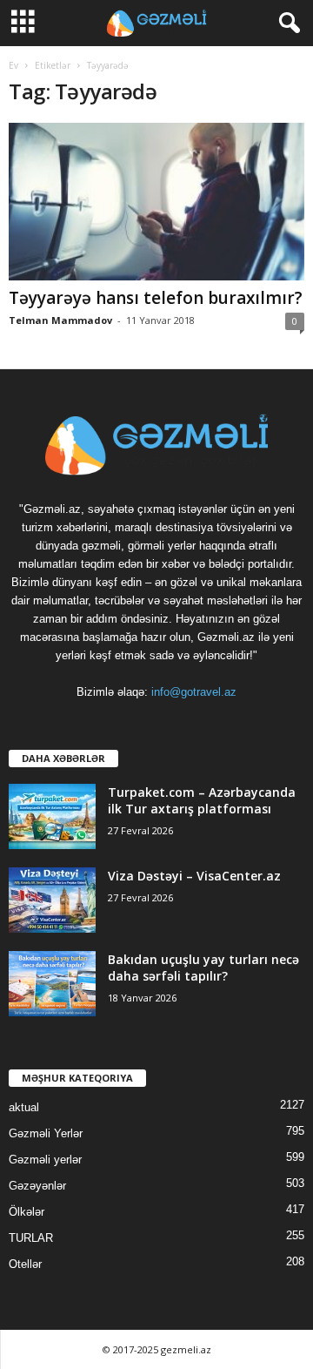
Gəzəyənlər (37, 1185)
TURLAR (31, 1237)
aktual (24, 1107)
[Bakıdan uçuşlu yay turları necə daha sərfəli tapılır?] (52, 983)
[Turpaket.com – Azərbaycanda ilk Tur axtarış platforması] (52, 816)
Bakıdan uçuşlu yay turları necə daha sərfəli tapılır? (203, 967)
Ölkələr (26, 1211)
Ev (13, 65)
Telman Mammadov (60, 320)
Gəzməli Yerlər (46, 1133)
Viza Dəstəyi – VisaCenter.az (194, 875)
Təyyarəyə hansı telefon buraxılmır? (156, 298)
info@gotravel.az (193, 691)
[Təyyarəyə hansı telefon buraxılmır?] (156, 201)
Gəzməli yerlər (45, 1159)
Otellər (25, 1264)
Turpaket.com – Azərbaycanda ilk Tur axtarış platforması (202, 800)
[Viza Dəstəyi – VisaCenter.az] (52, 900)
